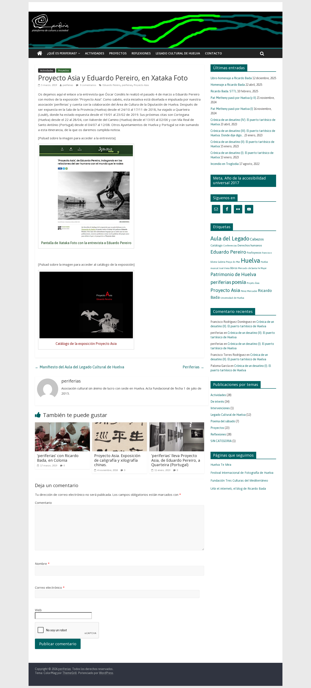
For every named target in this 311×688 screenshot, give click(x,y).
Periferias (193, 367)
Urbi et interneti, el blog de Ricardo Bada (238, 488)
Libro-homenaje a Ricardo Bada (231, 78)
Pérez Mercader (249, 291)
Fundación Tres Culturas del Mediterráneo (239, 480)
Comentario (43, 502)
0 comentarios (87, 85)
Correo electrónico (50, 587)
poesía (239, 282)
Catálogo (217, 245)
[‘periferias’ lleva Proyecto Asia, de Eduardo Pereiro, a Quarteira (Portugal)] (176, 425)
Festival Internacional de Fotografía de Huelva (242, 473)
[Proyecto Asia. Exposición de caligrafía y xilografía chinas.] (119, 425)
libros (233, 268)
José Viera (224, 268)
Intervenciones (220, 408)
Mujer (264, 268)
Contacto (213, 53)
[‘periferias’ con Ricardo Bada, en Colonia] (62, 425)
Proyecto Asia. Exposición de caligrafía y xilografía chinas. (117, 460)
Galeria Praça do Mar (229, 262)
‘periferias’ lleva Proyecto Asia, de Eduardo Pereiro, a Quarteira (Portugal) (175, 460)
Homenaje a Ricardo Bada (228, 84)
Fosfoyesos (254, 252)
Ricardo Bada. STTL (224, 91)
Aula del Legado (230, 238)
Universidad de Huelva (232, 298)
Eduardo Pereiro (111, 85)
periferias (68, 85)
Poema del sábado (223, 421)
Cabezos (257, 239)
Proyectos (118, 53)
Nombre (42, 563)
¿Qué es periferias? (62, 53)
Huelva (250, 260)
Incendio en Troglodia (225, 164)
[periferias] (155, 30)
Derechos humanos (249, 245)
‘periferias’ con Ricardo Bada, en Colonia (57, 458)
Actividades (94, 53)
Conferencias (230, 245)
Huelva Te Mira (221, 465)
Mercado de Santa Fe (249, 268)
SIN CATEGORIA (221, 441)
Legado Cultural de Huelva (178, 53)
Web (38, 610)
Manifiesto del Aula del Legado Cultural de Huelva (79, 367)
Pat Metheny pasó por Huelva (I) (232, 109)
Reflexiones (141, 53)
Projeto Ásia (253, 283)
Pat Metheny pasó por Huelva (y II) (233, 97)
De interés (217, 401)
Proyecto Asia (141, 85)
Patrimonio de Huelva (233, 274)
